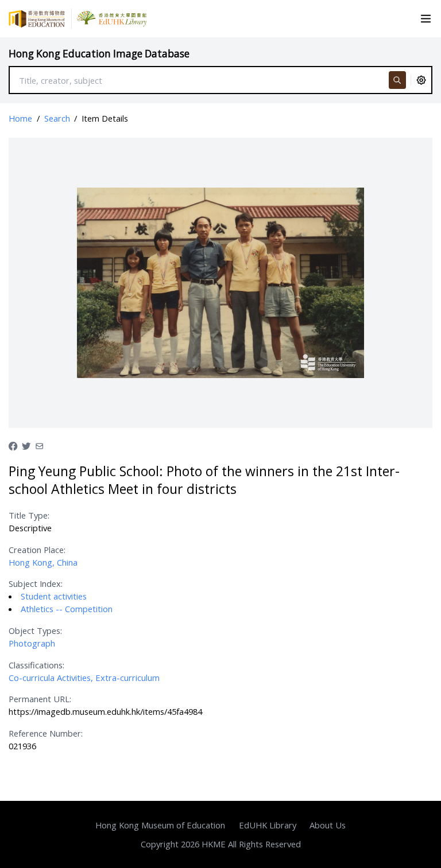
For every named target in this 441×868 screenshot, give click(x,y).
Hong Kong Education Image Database (99, 53)
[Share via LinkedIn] (39, 445)
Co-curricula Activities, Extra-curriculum (84, 677)
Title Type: (29, 515)
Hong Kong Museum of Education (160, 825)
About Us (328, 825)
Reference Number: (46, 733)
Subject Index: (36, 583)
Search (57, 118)
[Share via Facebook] (13, 445)
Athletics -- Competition (67, 608)
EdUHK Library (267, 825)
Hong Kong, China (43, 562)
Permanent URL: (40, 698)
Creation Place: (37, 549)
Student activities (54, 596)
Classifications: (36, 665)
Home (20, 118)
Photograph (32, 643)
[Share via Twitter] (26, 445)
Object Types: (35, 630)
